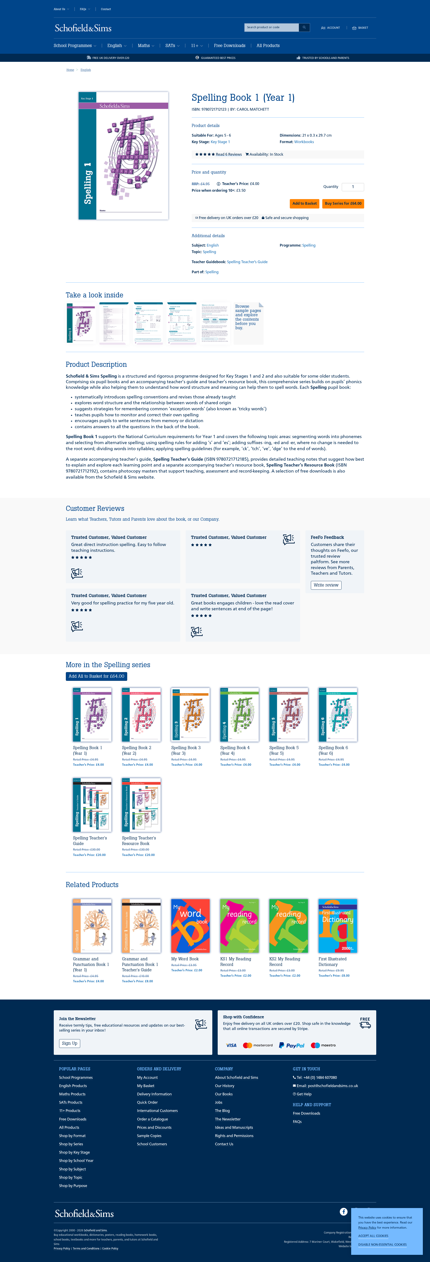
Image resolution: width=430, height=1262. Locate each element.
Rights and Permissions (234, 1136)
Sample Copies (149, 1136)
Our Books (224, 1094)
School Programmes (73, 45)
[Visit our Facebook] (344, 1212)
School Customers (152, 1144)
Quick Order (147, 1103)
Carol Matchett (253, 110)
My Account (147, 1078)
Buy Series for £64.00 (343, 204)
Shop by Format (72, 1136)
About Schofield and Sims (236, 1078)
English (115, 45)
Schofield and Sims (95, 1230)
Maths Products (72, 1094)
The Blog (222, 1111)
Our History (224, 1086)
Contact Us (224, 1144)
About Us (59, 9)
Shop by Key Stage (74, 1153)
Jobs (218, 1103)
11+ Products (69, 1111)
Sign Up (69, 1043)
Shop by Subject (72, 1169)
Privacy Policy (367, 1227)
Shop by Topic (70, 1178)
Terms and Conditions (86, 1248)
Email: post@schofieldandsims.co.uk (327, 1086)
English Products (73, 1086)
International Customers (157, 1111)
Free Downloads (229, 45)
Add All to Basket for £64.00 (96, 676)
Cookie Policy (110, 1248)
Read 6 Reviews (229, 155)
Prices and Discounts (154, 1128)
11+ (195, 45)
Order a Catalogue (152, 1119)
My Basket (145, 1086)
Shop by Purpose (73, 1186)
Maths (144, 45)
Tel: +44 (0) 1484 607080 (316, 1078)
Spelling (209, 252)
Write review (326, 585)
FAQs (83, 9)
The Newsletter (228, 1119)
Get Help (304, 1094)
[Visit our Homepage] (83, 27)
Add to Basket (304, 204)
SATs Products (70, 1103)
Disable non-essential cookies (382, 1244)
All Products (268, 45)
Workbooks (304, 142)
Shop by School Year (76, 1161)
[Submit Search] (304, 27)
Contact (106, 9)
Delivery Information (154, 1094)
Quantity (330, 187)
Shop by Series (71, 1144)
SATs (171, 45)
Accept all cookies (373, 1236)
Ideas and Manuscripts (234, 1128)
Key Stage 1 (220, 142)
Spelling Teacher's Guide (247, 262)
